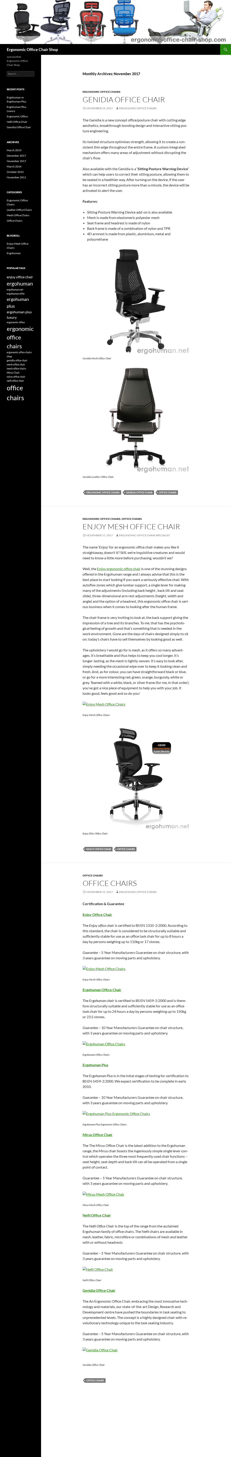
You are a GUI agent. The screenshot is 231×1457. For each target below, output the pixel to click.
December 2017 (16, 155)
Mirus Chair (13, 372)
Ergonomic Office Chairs (101, 91)
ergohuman (20, 283)
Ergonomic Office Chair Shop (32, 49)
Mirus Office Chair (98, 1134)
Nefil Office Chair (97, 1215)
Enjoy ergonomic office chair (119, 569)
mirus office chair (16, 376)
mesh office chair (16, 364)
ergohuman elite (16, 293)
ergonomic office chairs (138, 108)
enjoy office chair (98, 849)
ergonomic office (16, 322)
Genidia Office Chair (124, 99)
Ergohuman (14, 253)
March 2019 (14, 150)
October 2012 (15, 172)
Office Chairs (132, 519)
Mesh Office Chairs (18, 215)
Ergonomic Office (17, 116)
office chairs (167, 492)
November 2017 (16, 161)
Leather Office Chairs (19, 209)
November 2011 (16, 177)
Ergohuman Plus (95, 1065)
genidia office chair (139, 492)
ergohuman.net (15, 289)
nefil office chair (15, 380)
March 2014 (14, 166)
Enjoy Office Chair (97, 914)
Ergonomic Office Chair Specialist (144, 535)
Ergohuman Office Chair (102, 990)
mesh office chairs (16, 368)
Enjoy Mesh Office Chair (131, 526)
